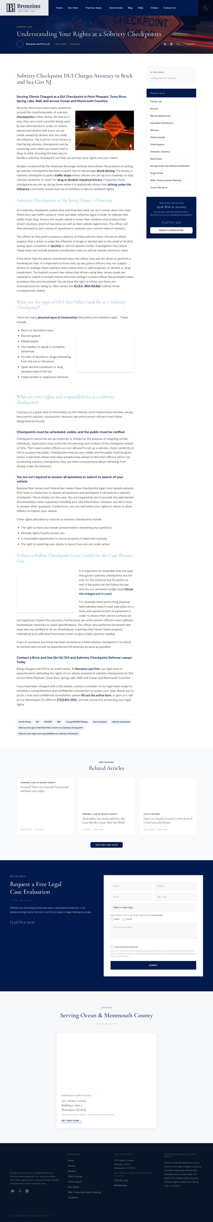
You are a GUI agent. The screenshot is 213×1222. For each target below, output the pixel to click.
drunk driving (106, 171)
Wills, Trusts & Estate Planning (165, 180)
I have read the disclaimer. (126, 947)
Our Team (73, 7)
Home (59, 7)
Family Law (156, 101)
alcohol (56, 246)
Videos (154, 7)
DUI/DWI (48, 722)
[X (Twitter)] (19, 1191)
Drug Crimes (156, 173)
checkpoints (25, 117)
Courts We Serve (158, 187)
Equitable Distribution (161, 123)
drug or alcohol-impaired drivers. (79, 180)
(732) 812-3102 (67, 700)
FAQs (140, 7)
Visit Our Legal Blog (106, 845)
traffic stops (63, 175)
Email (116, 919)
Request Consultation (171, 230)
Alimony (154, 130)
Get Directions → (72, 1120)
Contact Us (169, 7)
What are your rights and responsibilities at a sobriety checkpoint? (48, 733)
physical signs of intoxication (57, 317)
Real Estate (156, 158)
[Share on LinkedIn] (171, 44)
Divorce (154, 108)
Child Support (157, 144)
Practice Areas (94, 7)
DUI (37, 722)
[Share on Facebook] (164, 44)
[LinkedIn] (27, 1191)
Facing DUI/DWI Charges (77, 722)
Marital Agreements (160, 115)
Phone (129, 919)
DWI (59, 722)
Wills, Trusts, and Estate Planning (84, 1192)
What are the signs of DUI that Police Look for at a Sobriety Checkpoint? (51, 727)
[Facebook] (12, 1191)
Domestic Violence (160, 151)
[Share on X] (177, 44)
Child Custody (157, 137)
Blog (130, 7)
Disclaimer (73, 1197)
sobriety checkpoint (121, 722)
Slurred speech (100, 722)
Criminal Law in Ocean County (38, 782)
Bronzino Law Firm (87, 669)
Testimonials (116, 7)
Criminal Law (24, 27)
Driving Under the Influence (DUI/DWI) (169, 166)
